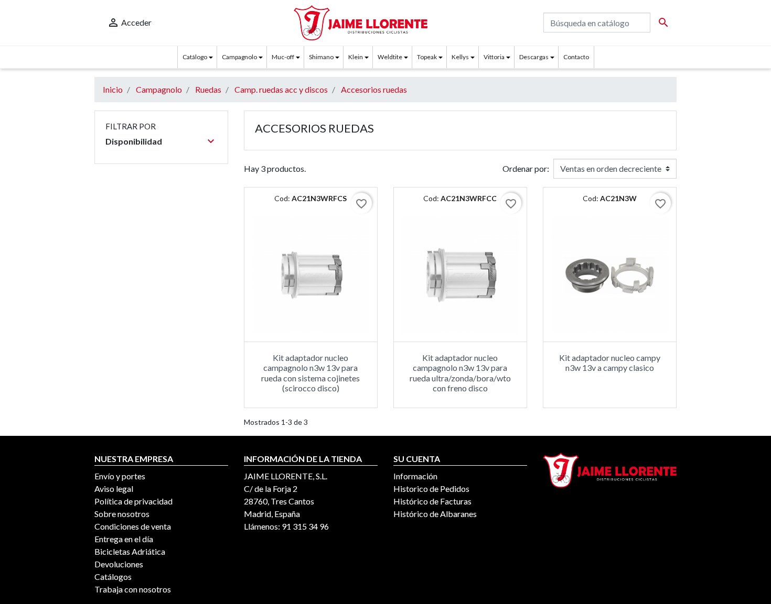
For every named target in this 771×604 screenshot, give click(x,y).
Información (415, 476)
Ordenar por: (525, 168)
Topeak (427, 57)
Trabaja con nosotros (132, 589)
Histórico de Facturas (432, 501)
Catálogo (195, 57)
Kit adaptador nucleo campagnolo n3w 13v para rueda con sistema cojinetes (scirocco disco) (310, 373)
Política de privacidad (133, 501)
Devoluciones (118, 564)
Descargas (534, 57)
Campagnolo (239, 57)
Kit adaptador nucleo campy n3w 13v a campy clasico (609, 362)
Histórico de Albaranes (435, 514)
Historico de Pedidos (431, 488)
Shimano (321, 57)
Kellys (460, 57)
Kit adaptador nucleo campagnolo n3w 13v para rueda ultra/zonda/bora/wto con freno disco (460, 373)
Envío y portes (119, 476)
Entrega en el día (123, 539)
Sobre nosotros (121, 514)
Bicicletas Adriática (129, 551)
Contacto (576, 57)
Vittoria (494, 57)
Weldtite (390, 57)
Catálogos (113, 576)
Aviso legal (113, 488)
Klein (355, 57)
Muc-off (283, 57)
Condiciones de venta (132, 526)
